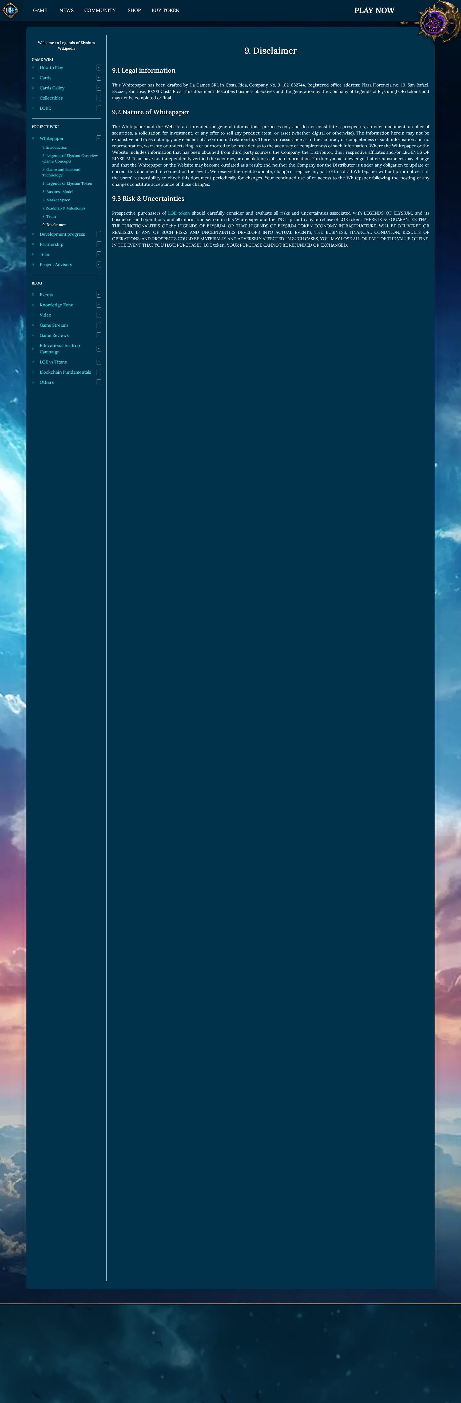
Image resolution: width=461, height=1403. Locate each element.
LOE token (179, 213)
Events (46, 294)
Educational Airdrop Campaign (60, 348)
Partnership (51, 244)
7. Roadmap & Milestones (63, 208)
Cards (45, 77)
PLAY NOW (374, 10)
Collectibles (51, 98)
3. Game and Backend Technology (61, 172)
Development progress (62, 234)
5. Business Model (57, 191)
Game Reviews (54, 335)
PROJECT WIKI (45, 126)
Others (47, 382)
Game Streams (54, 325)
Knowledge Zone (56, 304)
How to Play (51, 67)
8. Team (49, 216)
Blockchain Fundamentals (65, 372)
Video (45, 315)
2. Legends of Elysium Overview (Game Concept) (70, 158)
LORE (45, 108)
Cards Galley (52, 87)
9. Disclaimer (54, 224)
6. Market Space (56, 199)
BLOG (37, 283)
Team (45, 254)
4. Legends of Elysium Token (67, 183)
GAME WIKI (42, 59)
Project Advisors (56, 264)
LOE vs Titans (53, 362)
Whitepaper (52, 138)
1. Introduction (54, 147)
